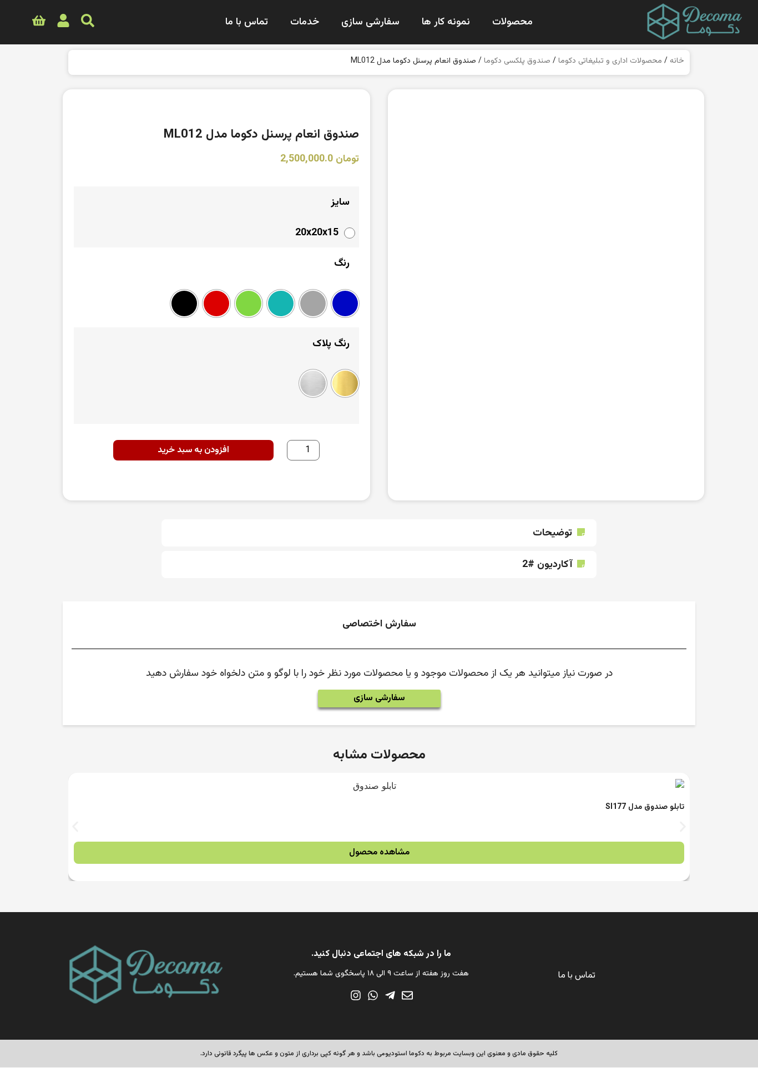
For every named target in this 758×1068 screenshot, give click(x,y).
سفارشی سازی (370, 22)
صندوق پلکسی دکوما (517, 61)
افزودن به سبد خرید (193, 450)
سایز (340, 202)
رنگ (342, 264)
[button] (379, 532)
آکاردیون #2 (547, 565)
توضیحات (552, 533)
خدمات (304, 22)
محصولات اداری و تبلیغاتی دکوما (610, 61)
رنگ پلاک (331, 344)
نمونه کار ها (446, 22)
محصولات (512, 22)
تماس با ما (246, 22)
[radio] (322, 233)
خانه (677, 61)
